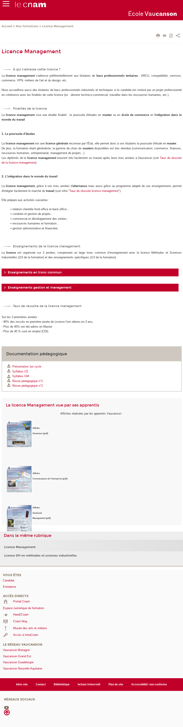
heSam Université (89, 684)
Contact (41, 684)
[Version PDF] (171, 36)
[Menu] (6, 5)
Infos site (22, 684)
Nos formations (27, 26)
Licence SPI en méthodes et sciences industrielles (40, 555)
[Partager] (178, 36)
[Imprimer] (158, 36)
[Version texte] (164, 36)
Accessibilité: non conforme (149, 684)
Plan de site (115, 684)
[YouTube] (6, 707)
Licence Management (57, 26)
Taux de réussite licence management (94, 191)
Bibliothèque (62, 684)
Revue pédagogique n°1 (27, 381)
